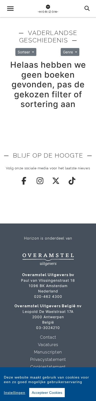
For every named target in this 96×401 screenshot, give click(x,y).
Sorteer (24, 52)
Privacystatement (48, 359)
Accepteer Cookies (47, 393)
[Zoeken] (87, 8)
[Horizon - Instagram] (40, 180)
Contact (48, 337)
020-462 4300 (48, 296)
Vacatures (48, 344)
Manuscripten (48, 352)
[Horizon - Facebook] (24, 180)
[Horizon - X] (56, 180)
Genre (68, 52)
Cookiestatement (48, 366)
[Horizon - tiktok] (72, 180)
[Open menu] (10, 8)
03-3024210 (48, 327)
